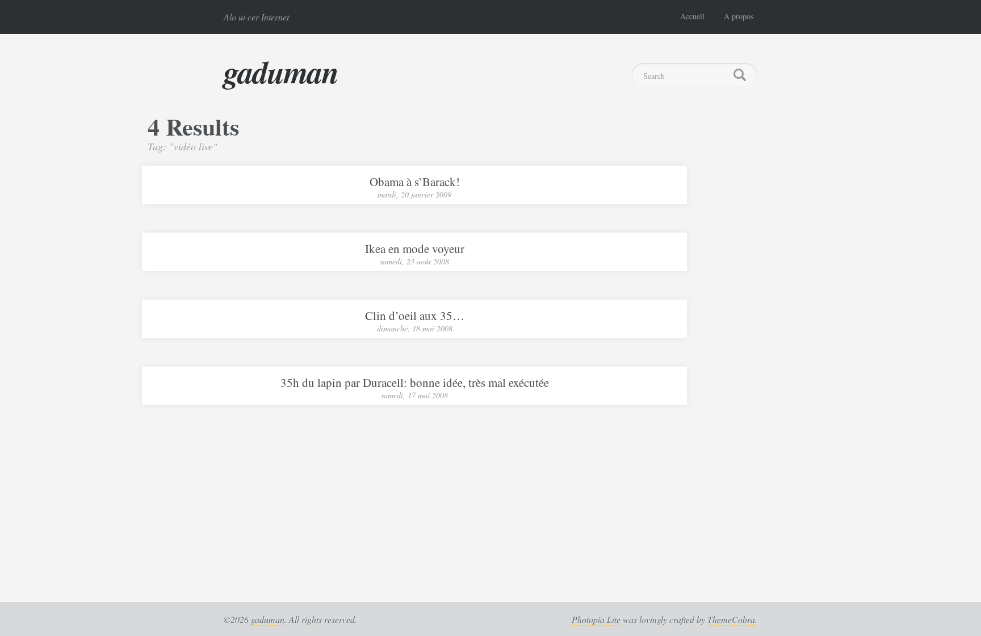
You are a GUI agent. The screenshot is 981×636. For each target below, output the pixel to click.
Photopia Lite (596, 619)
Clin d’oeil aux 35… (414, 315)
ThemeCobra (731, 619)
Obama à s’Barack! (415, 181)
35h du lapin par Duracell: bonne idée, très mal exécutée (414, 382)
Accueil (692, 16)
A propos (738, 16)
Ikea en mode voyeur (414, 248)
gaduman (281, 71)
